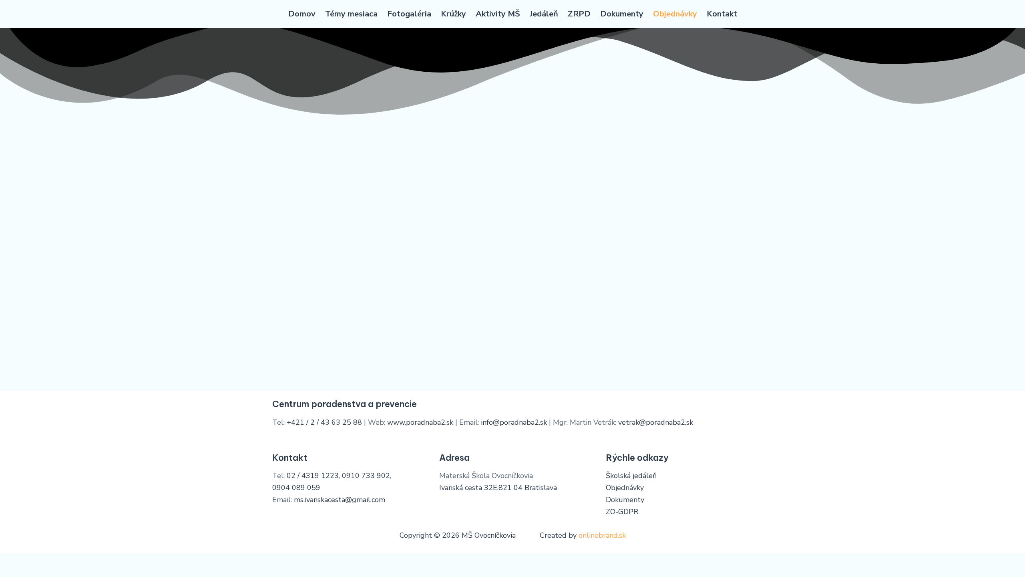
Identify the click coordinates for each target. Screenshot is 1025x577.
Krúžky (453, 13)
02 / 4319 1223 (313, 475)
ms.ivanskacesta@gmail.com (339, 499)
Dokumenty (621, 13)
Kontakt (722, 13)
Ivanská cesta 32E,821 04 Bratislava (498, 487)
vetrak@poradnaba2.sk (655, 422)
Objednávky (675, 13)
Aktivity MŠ (498, 13)
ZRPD (579, 13)
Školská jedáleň (631, 475)
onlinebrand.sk (602, 535)
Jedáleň (544, 13)
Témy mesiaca (351, 13)
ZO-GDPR (622, 511)
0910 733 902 (366, 475)
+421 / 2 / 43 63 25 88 (324, 422)
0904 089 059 (296, 487)
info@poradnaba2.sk (514, 422)
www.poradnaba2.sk (420, 422)
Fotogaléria (409, 13)
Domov (302, 13)
